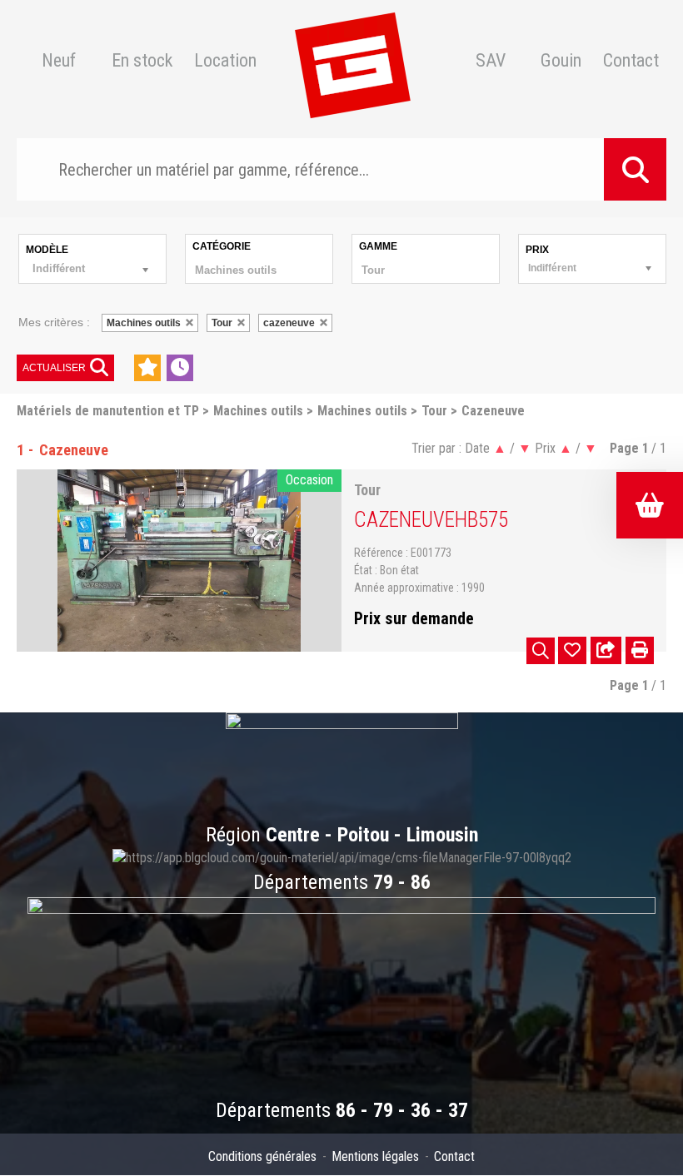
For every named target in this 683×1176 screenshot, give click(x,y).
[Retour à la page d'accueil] (352, 61)
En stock (142, 60)
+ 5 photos (540, 651)
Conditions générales (262, 1156)
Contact (631, 60)
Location (225, 60)
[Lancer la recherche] (635, 169)
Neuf (59, 60)
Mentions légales (375, 1156)
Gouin (561, 60)
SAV (491, 60)
